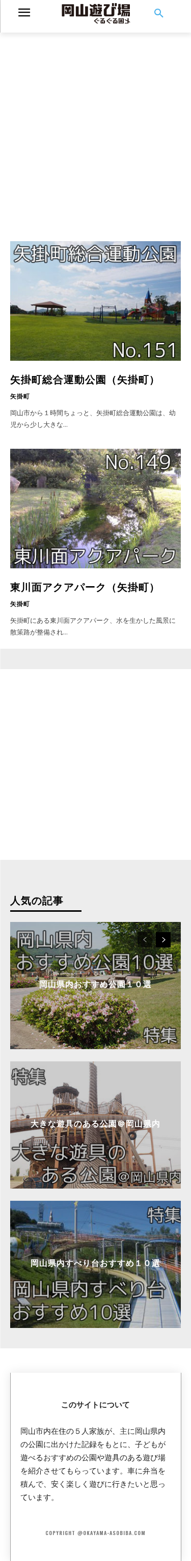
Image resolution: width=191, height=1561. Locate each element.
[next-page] (163, 939)
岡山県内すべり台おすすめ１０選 (95, 1262)
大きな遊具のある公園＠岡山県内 (95, 1122)
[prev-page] (145, 939)
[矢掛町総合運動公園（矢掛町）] (95, 301)
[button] (159, 14)
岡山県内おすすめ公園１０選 (95, 983)
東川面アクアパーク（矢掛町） (85, 586)
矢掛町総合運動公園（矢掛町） (85, 378)
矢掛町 (20, 396)
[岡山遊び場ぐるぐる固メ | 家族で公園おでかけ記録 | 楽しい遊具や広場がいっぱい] (95, 14)
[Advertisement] (95, 128)
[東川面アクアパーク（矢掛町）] (95, 508)
